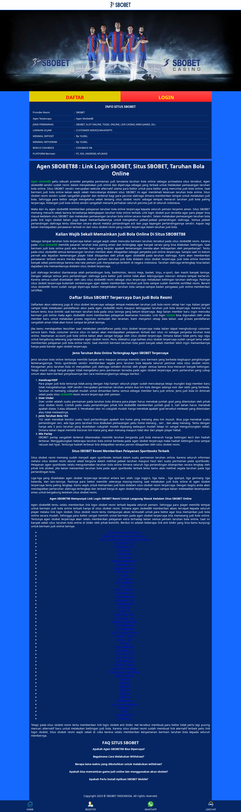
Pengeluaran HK (124, 568)
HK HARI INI (124, 557)
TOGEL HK (124, 611)
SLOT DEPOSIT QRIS (124, 632)
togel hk (124, 679)
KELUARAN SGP (124, 547)
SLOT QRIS (124, 579)
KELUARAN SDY (124, 543)
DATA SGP (124, 550)
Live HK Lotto (124, 701)
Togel (124, 711)
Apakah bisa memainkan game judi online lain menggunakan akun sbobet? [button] (118, 771)
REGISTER (90, 809)
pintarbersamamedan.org (124, 532)
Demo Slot (124, 554)
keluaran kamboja (124, 668)
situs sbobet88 (48, 244)
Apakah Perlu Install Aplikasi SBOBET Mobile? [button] (118, 779)
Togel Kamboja (124, 675)
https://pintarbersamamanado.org (124, 536)
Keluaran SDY (124, 715)
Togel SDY (124, 708)
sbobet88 (66, 394)
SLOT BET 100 (124, 654)
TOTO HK (124, 586)
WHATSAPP (151, 809)
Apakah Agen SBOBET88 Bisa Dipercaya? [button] (119, 749)
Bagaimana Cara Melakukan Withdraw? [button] (118, 756)
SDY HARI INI (124, 650)
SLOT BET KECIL (124, 636)
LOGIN (166, 97)
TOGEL (124, 575)
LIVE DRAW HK (124, 582)
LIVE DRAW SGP (124, 615)
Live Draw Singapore (124, 704)
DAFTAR (75, 97)
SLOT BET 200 (124, 658)
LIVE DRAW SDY (124, 572)
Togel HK (124, 697)
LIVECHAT (211, 809)
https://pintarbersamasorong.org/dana (124, 539)
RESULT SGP (124, 640)
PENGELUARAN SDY (124, 561)
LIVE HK (124, 643)
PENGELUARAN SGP (124, 622)
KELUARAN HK (124, 597)
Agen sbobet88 (41, 181)
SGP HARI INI (124, 564)
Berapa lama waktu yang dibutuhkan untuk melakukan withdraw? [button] (118, 764)
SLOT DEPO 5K (124, 661)
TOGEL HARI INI (124, 590)
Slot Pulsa (124, 718)
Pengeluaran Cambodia (124, 672)
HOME (30, 809)
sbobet (170, 315)
